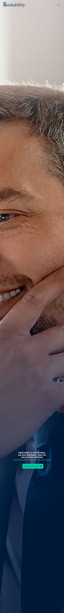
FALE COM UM (31, 466)
